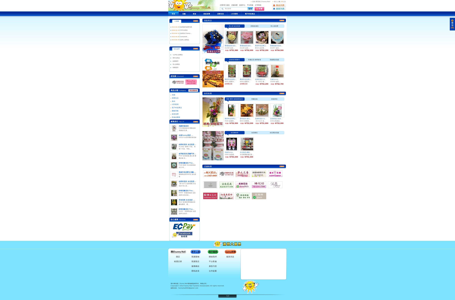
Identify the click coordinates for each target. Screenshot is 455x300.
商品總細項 (193, 90)
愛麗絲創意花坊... (231, 46)
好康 (260, 9)
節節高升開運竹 (234, 60)
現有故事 (177, 49)
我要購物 (195, 257)
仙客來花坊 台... (260, 119)
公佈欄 (176, 21)
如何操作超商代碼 (186, 27)
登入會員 (226, 5)
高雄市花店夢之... (261, 46)
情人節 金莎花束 (234, 26)
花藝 (173, 95)
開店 (178, 257)
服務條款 (195, 266)
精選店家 (178, 261)
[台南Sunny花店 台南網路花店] (190, 85)
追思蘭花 (254, 132)
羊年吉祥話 (184, 30)
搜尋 (250, 9)
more (195, 121)
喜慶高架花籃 (274, 60)
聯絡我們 (213, 257)
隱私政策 (195, 271)
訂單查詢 (258, 5)
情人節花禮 (274, 26)
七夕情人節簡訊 (178, 55)
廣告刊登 (213, 266)
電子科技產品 (177, 107)
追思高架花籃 (274, 132)
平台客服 (250, 5)
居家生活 (175, 98)
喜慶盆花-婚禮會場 (254, 60)
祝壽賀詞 (175, 67)
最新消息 (230, 257)
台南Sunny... (229, 152)
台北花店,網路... (245, 152)
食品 (173, 101)
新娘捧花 (274, 99)
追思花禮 (175, 114)
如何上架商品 (184, 40)
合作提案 (213, 271)
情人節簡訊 (176, 64)
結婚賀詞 (175, 61)
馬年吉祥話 (176, 58)
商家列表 (279, 9)
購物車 (452, 24)
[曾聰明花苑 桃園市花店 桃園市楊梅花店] (177, 85)
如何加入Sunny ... (186, 33)
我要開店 (195, 261)
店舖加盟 (234, 5)
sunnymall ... (184, 36)
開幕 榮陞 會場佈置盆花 (234, 99)
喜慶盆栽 (254, 99)
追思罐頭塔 (235, 132)
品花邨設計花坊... (276, 119)
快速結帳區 (176, 117)
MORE (195, 76)
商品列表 (279, 5)
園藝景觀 (175, 111)
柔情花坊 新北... (245, 119)
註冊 (221, 5)
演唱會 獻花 (254, 26)
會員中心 (242, 5)
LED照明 (175, 104)
